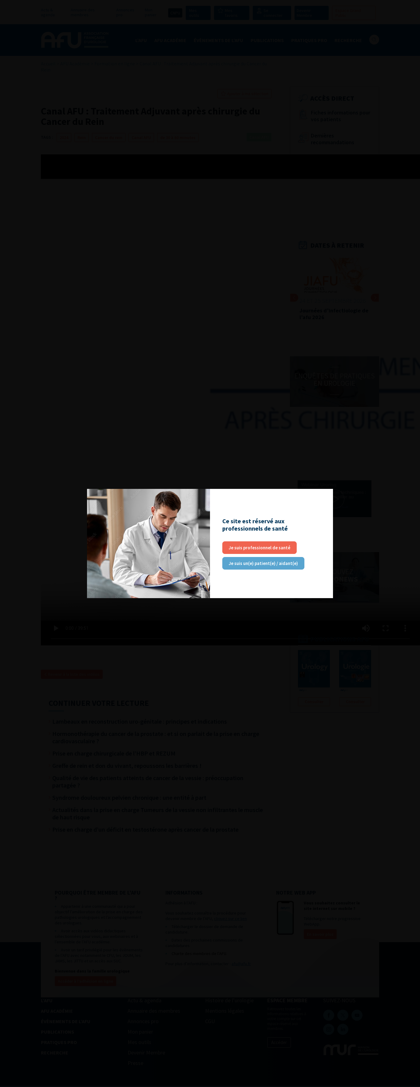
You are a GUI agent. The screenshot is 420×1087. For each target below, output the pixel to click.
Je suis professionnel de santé (259, 548)
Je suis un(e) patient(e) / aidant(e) (263, 563)
